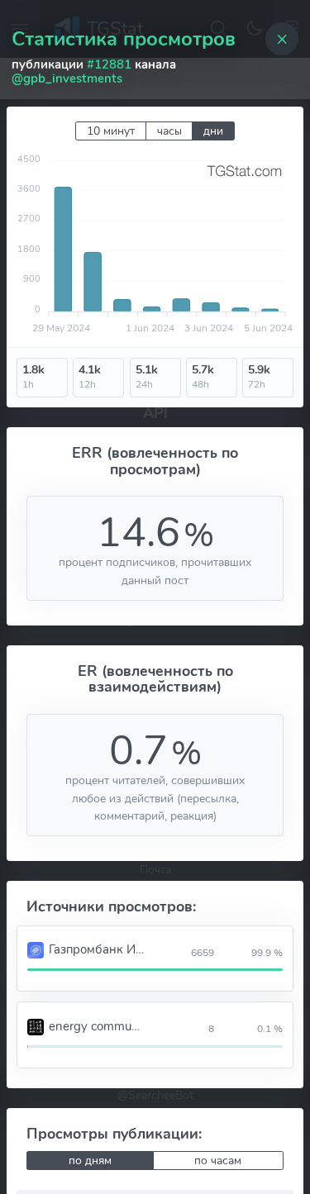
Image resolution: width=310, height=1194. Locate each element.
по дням (90, 1160)
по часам (217, 1160)
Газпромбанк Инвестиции (123, 949)
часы (169, 131)
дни (213, 131)
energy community (100, 1026)
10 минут (111, 131)
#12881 (109, 64)
